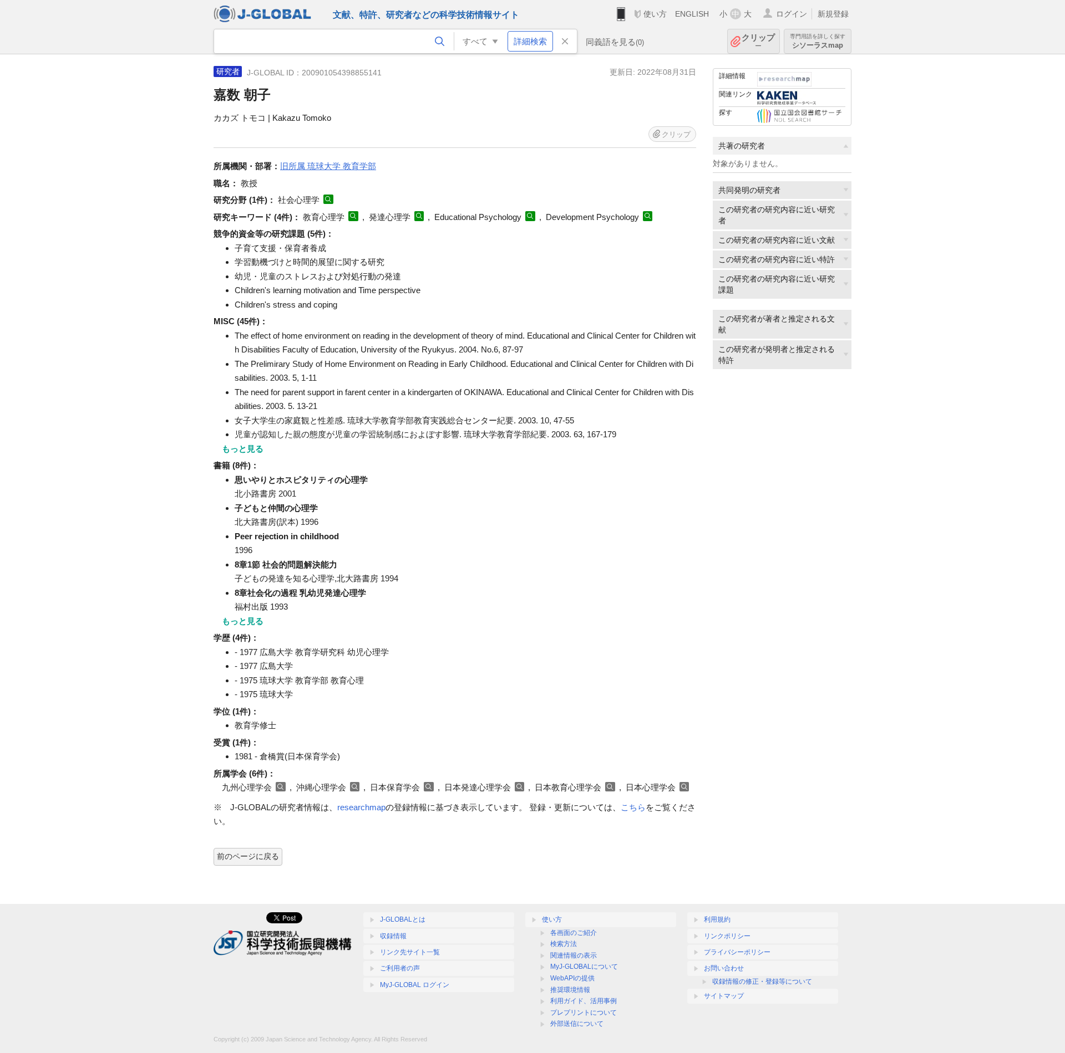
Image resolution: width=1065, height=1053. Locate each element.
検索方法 (563, 944)
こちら (633, 807)
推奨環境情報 (570, 990)
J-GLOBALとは (402, 919)
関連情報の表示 (573, 955)
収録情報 (393, 936)
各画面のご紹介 (573, 933)
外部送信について (577, 1024)
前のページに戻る (248, 856)
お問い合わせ (724, 968)
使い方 (655, 13)
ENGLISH (692, 13)
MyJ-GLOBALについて (584, 966)
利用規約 (717, 919)
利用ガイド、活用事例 (583, 1001)
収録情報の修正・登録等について (762, 981)
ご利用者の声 (400, 968)
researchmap (361, 807)
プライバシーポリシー (737, 952)
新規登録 (833, 13)
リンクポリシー (727, 936)
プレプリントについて (583, 1012)
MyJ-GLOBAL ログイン (414, 985)
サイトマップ (724, 996)
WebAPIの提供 (572, 978)
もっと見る (242, 448)
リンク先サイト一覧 (410, 952)
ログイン (791, 13)
